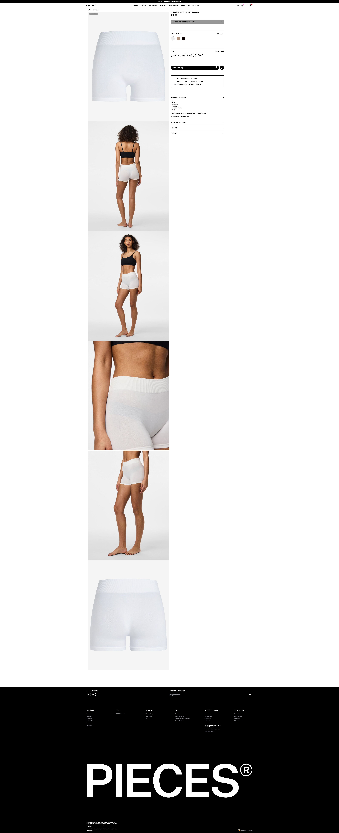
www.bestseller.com (209, 731)
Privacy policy (208, 714)
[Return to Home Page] (91, 5)
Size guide (236, 714)
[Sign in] (242, 5)
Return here (237, 718)
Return (173, 133)
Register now (175, 695)
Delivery (174, 128)
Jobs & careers (208, 716)
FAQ (147, 718)
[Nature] (178, 38)
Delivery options (238, 716)
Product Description (178, 97)
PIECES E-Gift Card (120, 714)
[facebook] (89, 694)
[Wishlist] (246, 5)
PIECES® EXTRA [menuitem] (193, 5)
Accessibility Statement (180, 721)
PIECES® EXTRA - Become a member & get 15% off (169, 1)
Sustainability (90, 721)
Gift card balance (238, 721)
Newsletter (89, 716)
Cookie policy (208, 718)
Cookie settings (208, 721)
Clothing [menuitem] (143, 5)
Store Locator (90, 723)
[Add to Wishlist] (222, 68)
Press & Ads (89, 718)
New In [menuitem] (136, 5)
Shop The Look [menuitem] (174, 5)
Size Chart (220, 51)
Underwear (96, 10)
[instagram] (94, 694)
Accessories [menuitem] (153, 5)
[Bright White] (173, 38)
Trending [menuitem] (163, 5)
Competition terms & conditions (182, 718)
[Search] (238, 5)
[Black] (183, 38)
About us (89, 714)
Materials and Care (178, 122)
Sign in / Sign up (149, 714)
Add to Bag (177, 67)
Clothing (89, 10)
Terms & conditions (179, 716)
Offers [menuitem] (183, 5)
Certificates (89, 725)
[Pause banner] (250, 1)
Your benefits (149, 716)
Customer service (179, 714)
